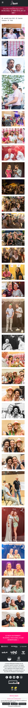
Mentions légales (14, 696)
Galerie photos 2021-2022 (13, 9)
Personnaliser (22, 703)
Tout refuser (14, 703)
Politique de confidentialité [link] (14, 706)
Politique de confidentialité (14, 699)
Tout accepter (6, 703)
